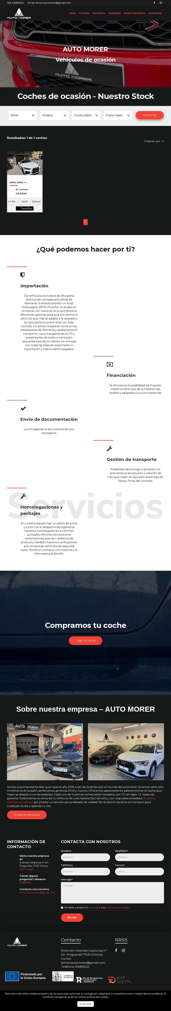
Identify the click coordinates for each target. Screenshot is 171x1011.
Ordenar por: (152, 141)
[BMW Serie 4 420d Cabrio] (17, 208)
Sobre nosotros (134, 13)
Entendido (85, 1004)
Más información (119, 997)
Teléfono (67, 865)
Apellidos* (121, 850)
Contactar (155, 13)
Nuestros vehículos (27, 814)
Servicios (99, 13)
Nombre (66, 850)
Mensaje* (67, 879)
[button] (11, 163)
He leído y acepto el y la (97, 907)
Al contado (22, 189)
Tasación (114, 13)
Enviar (72, 917)
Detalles (26, 208)
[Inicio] (19, 13)
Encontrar (150, 115)
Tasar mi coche (86, 640)
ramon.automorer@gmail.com (37, 892)
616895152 (18, 2)
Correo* (120, 865)
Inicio (72, 13)
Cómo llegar (27, 869)
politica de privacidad (117, 907)
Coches (84, 13)
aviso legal (94, 907)
